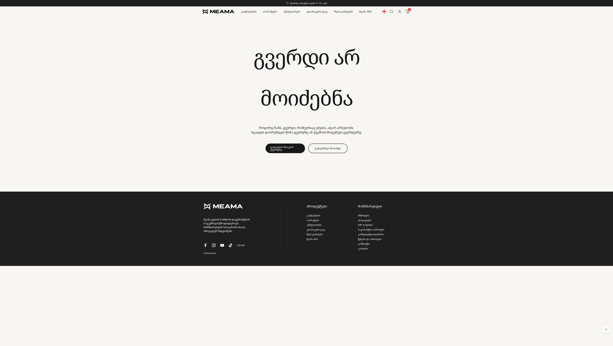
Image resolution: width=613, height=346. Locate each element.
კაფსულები (313, 215)
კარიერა (363, 248)
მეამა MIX (312, 239)
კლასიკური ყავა (316, 229)
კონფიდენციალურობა (371, 234)
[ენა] (385, 11)
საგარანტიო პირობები (371, 229)
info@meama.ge (210, 253)
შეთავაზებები (315, 234)
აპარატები (313, 220)
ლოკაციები (364, 220)
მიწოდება (363, 215)
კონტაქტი (364, 243)
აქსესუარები (314, 224)
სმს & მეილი (365, 224)
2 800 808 (241, 245)
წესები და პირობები (369, 239)
